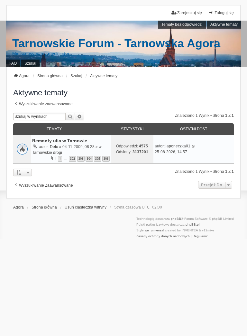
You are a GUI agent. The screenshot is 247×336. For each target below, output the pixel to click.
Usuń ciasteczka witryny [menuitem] (85, 207)
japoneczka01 (178, 146)
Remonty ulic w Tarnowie (59, 140)
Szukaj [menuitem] (30, 63)
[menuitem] (163, 236)
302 (72, 158)
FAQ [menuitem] (13, 63)
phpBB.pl (192, 224)
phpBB (176, 218)
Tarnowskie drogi (47, 152)
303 (80, 158)
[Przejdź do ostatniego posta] (193, 146)
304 (89, 158)
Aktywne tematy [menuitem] (224, 24)
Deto (54, 147)
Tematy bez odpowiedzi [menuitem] (182, 24)
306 (106, 158)
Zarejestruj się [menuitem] (189, 13)
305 (97, 158)
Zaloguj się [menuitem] (224, 13)
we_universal (154, 230)
